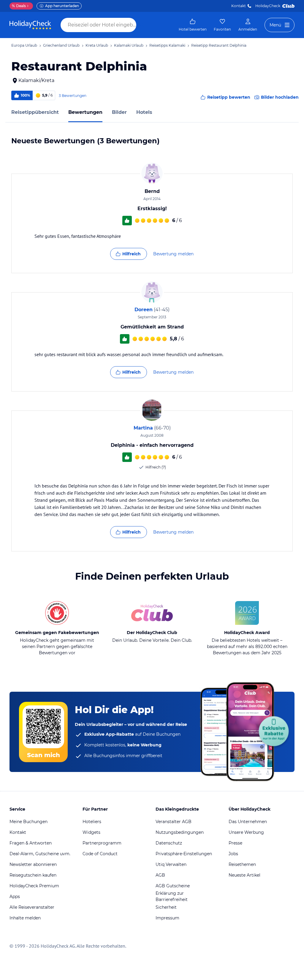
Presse (235, 843)
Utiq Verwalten (171, 864)
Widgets (91, 832)
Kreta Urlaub (97, 45)
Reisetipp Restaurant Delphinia (218, 45)
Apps (15, 896)
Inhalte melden (25, 918)
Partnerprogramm (102, 843)
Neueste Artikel (244, 875)
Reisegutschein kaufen (33, 875)
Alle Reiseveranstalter (32, 907)
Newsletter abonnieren (33, 864)
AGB (160, 875)
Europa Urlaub (24, 45)
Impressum (167, 918)
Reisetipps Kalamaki (167, 45)
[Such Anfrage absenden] (142, 25)
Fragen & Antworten (31, 843)
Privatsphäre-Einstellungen (184, 853)
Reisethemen (242, 864)
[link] (193, 25)
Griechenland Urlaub (61, 45)
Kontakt (238, 6)
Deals (19, 6)
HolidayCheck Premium (34, 885)
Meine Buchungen (29, 821)
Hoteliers (92, 821)
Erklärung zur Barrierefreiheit (172, 896)
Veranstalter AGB (173, 821)
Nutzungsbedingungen (180, 832)
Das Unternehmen (248, 821)
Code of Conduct (100, 853)
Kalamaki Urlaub (128, 45)
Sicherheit (166, 907)
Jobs (233, 853)
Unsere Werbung (246, 832)
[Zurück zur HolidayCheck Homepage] (30, 25)
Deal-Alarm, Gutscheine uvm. (40, 853)
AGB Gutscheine (173, 885)
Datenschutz (169, 843)
